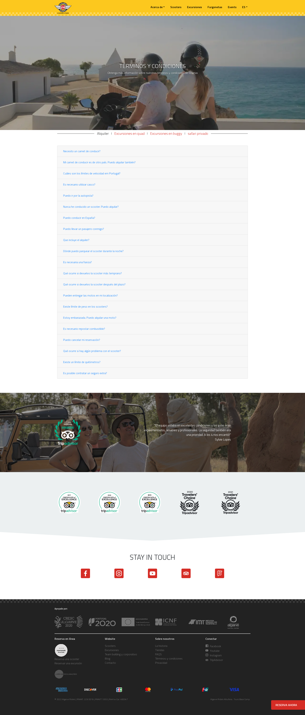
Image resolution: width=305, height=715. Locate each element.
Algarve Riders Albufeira (221, 699)
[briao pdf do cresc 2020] (102, 622)
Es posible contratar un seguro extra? (85, 373)
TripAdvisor (216, 660)
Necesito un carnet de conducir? (81, 151)
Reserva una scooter (67, 659)
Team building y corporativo (121, 654)
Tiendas (159, 650)
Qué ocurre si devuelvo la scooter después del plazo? (94, 284)
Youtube (214, 651)
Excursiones (194, 7)
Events (232, 7)
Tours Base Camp (242, 699)
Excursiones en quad (129, 133)
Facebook (215, 646)
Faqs (158, 654)
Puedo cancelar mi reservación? (81, 340)
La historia (161, 646)
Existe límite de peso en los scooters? (85, 306)
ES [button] (243, 7)
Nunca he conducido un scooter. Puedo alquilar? (91, 207)
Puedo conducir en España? (79, 218)
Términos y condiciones (169, 658)
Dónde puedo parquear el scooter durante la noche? (93, 251)
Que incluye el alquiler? (76, 240)
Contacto (110, 663)
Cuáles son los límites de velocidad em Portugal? (91, 173)
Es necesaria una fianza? (77, 262)
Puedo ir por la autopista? (78, 195)
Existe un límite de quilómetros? (81, 362)
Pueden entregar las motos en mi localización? (90, 295)
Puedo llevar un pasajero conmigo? (83, 229)
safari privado (198, 133)
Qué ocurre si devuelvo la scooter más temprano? (92, 273)
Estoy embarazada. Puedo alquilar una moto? (89, 317)
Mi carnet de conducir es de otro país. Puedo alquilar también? (99, 162)
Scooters (175, 7)
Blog (107, 658)
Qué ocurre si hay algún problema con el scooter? (92, 351)
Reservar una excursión (68, 663)
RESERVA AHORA (286, 705)
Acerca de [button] (157, 7)
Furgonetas (215, 7)
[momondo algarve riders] (77, 650)
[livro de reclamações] (77, 674)
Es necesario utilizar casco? (79, 184)
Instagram (215, 655)
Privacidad (161, 663)
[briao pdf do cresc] (69, 621)
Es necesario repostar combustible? (84, 329)
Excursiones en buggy (166, 133)
